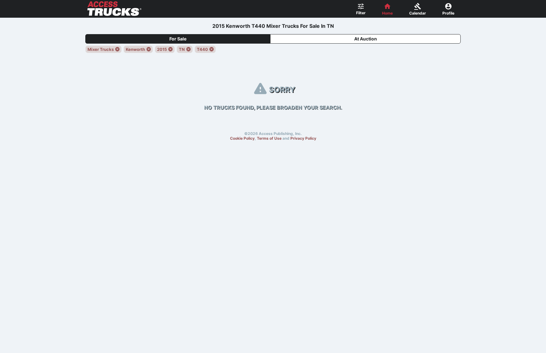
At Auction (365, 38)
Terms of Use (269, 138)
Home (387, 13)
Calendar (417, 13)
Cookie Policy (242, 138)
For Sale (177, 38)
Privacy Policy (303, 138)
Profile (448, 13)
